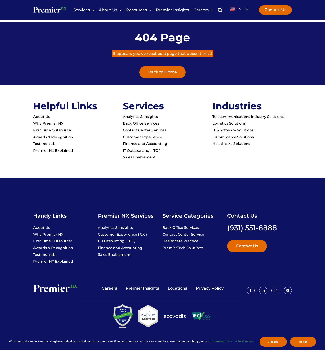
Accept (273, 341)
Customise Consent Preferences (232, 341)
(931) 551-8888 (252, 227)
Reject (303, 341)
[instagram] (275, 290)
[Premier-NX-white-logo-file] (49, 7)
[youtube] (288, 290)
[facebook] (251, 290)
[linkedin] (263, 290)
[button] (220, 10)
